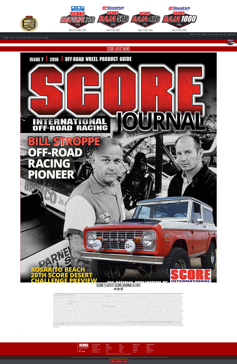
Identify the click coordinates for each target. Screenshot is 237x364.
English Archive (135, 349)
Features (120, 350)
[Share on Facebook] (115, 289)
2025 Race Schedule (95, 346)
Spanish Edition (135, 347)
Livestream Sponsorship (150, 350)
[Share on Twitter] (118, 289)
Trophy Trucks (108, 346)
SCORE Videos (121, 349)
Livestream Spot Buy (149, 349)
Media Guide (148, 346)
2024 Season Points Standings (96, 349)
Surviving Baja (121, 346)
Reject (125, 361)
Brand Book (148, 347)
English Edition (135, 346)
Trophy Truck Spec (108, 349)
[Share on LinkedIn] (122, 289)
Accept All (113, 361)
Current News (121, 347)
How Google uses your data (121, 358)
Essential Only (119, 361)
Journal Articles (135, 350)
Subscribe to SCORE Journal (83, 348)
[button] (12, 37)
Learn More (112, 358)
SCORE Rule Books (94, 350)
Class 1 (107, 350)
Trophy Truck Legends (109, 347)
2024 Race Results (94, 347)
